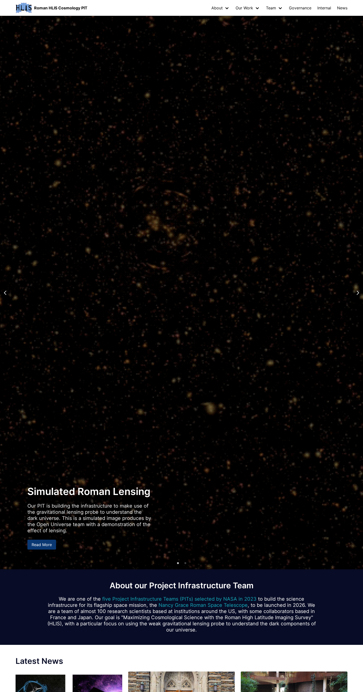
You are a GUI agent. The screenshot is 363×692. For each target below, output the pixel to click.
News (342, 7)
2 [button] (185, 562)
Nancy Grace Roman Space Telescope (203, 605)
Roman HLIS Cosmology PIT (60, 7)
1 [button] (177, 562)
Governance (300, 7)
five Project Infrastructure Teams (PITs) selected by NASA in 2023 (179, 599)
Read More (42, 544)
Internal (324, 7)
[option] (181, 292)
